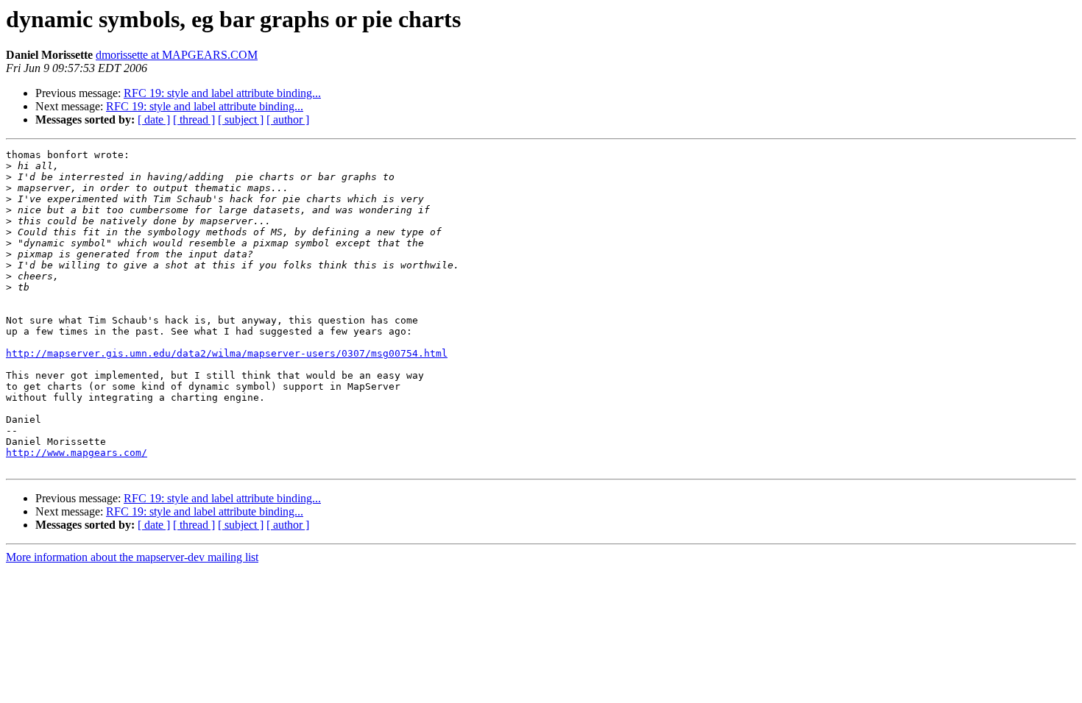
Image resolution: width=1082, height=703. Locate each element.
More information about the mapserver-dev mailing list (132, 557)
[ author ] (287, 119)
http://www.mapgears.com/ (76, 452)
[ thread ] (194, 119)
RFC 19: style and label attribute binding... (222, 93)
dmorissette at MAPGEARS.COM (177, 55)
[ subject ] (241, 119)
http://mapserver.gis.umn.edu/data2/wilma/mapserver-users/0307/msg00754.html (227, 353)
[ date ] (154, 119)
